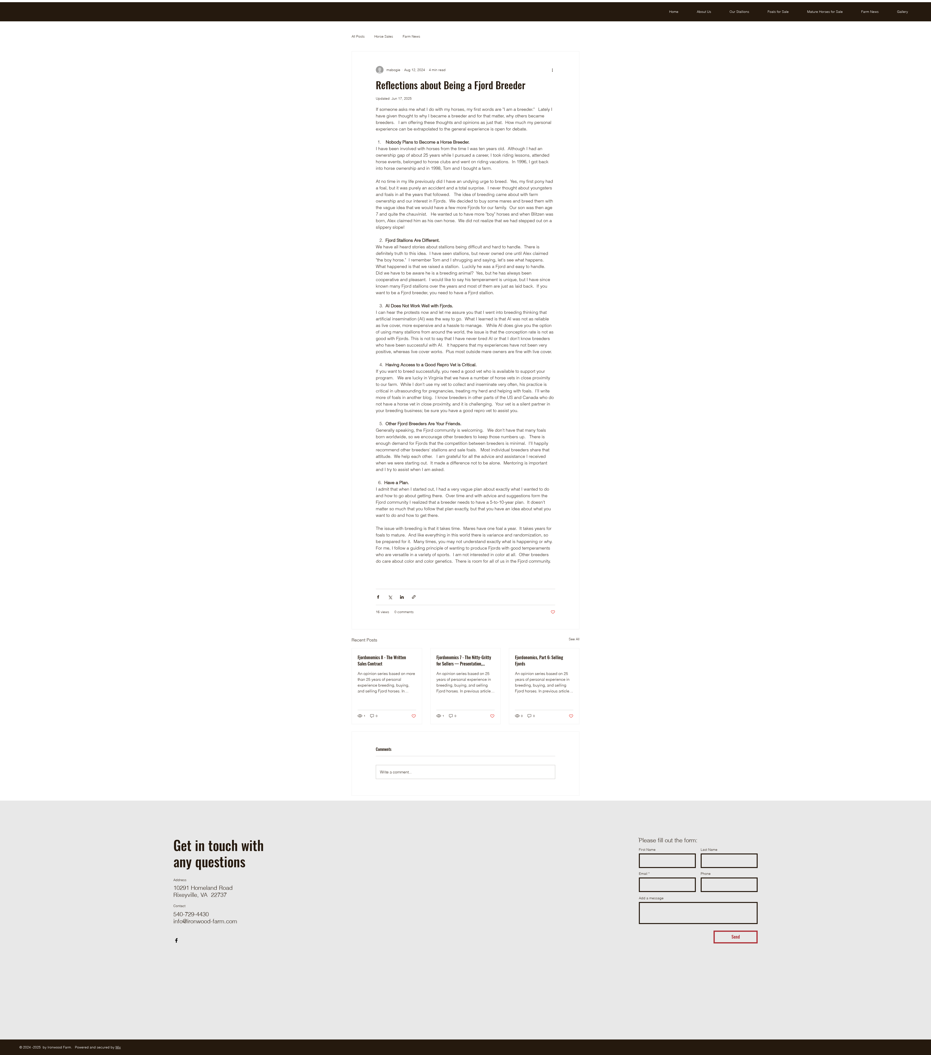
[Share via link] (413, 597)
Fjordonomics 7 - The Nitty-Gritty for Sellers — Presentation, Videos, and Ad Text (463, 660)
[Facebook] (176, 940)
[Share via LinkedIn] (402, 597)
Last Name (709, 849)
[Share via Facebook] (378, 597)
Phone (706, 873)
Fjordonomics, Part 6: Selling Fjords (539, 660)
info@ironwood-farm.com (205, 921)
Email (643, 873)
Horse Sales (383, 36)
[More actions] (552, 70)
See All (574, 639)
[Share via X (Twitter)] (390, 597)
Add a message (651, 898)
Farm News (411, 36)
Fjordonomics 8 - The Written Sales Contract (382, 660)
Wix (118, 1047)
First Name (647, 849)
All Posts (358, 36)
